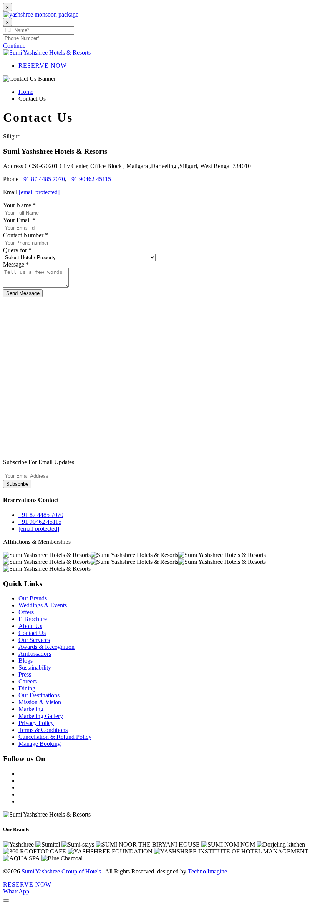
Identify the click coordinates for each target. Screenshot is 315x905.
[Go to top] (6, 900)
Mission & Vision (39, 702)
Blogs (25, 660)
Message (16, 264)
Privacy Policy (36, 723)
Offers (26, 612)
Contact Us (32, 633)
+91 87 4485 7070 (42, 179)
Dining (26, 688)
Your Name (19, 205)
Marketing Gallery (40, 716)
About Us (30, 626)
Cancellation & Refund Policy (54, 736)
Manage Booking (39, 743)
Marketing (30, 709)
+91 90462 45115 (89, 179)
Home (25, 91)
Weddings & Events (42, 605)
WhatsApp (16, 891)
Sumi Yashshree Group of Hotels (61, 871)
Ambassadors (34, 653)
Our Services (34, 640)
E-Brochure (32, 619)
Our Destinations (39, 695)
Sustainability (34, 667)
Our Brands (32, 598)
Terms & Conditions (43, 730)
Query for (17, 250)
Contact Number (25, 235)
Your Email (19, 220)
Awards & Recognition (46, 646)
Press (24, 674)
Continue (14, 45)
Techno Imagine (207, 871)
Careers (27, 681)
